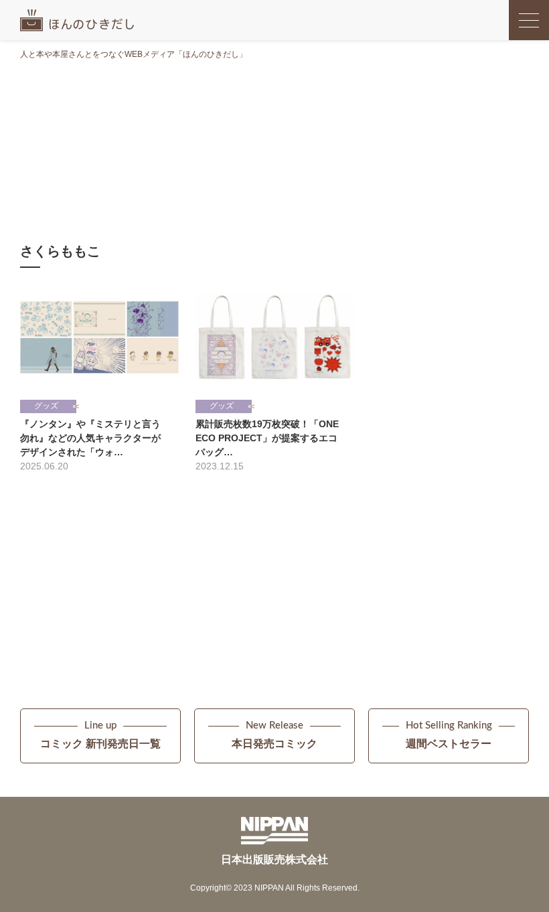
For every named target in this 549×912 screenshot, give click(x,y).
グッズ (46, 405)
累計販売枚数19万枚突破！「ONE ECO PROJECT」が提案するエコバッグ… (267, 438)
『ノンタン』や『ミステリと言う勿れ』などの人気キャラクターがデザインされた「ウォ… (90, 438)
